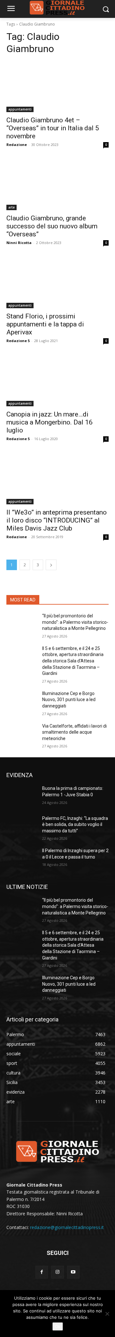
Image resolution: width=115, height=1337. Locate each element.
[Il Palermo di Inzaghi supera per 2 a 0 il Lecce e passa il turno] (21, 858)
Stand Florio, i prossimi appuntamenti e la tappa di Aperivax (45, 324)
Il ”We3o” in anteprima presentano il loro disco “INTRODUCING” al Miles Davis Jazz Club (56, 520)
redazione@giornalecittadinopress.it (67, 1227)
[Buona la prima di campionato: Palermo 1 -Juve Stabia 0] (21, 796)
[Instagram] (57, 1272)
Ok (57, 1326)
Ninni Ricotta (19, 242)
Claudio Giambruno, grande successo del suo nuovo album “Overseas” (51, 226)
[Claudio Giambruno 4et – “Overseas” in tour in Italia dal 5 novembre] (57, 86)
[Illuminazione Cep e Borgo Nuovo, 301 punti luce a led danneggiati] (21, 701)
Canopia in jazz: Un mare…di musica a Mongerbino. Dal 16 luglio (49, 422)
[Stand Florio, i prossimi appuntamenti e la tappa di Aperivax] (57, 282)
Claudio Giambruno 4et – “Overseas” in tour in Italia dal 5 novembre (52, 128)
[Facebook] (41, 1272)
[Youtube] (73, 1272)
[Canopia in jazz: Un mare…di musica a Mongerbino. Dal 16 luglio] (57, 380)
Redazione (16, 144)
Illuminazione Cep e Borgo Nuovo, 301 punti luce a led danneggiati (69, 699)
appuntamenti (20, 109)
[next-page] (51, 565)
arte (11, 207)
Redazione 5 (18, 340)
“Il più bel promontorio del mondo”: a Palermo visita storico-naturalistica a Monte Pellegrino (75, 622)
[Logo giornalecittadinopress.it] (57, 1151)
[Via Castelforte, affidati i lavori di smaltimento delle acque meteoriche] (21, 734)
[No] (107, 1313)
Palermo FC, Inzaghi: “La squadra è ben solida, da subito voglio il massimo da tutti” (75, 824)
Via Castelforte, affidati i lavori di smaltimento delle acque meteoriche (74, 732)
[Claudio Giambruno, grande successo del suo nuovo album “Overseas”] (57, 184)
